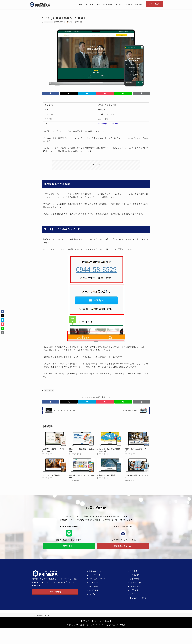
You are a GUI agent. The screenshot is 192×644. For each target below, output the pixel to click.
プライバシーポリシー (90, 621)
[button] (50, 93)
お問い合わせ (104, 621)
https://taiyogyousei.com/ (108, 124)
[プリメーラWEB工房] (40, 4)
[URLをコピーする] (141, 93)
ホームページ (48, 22)
